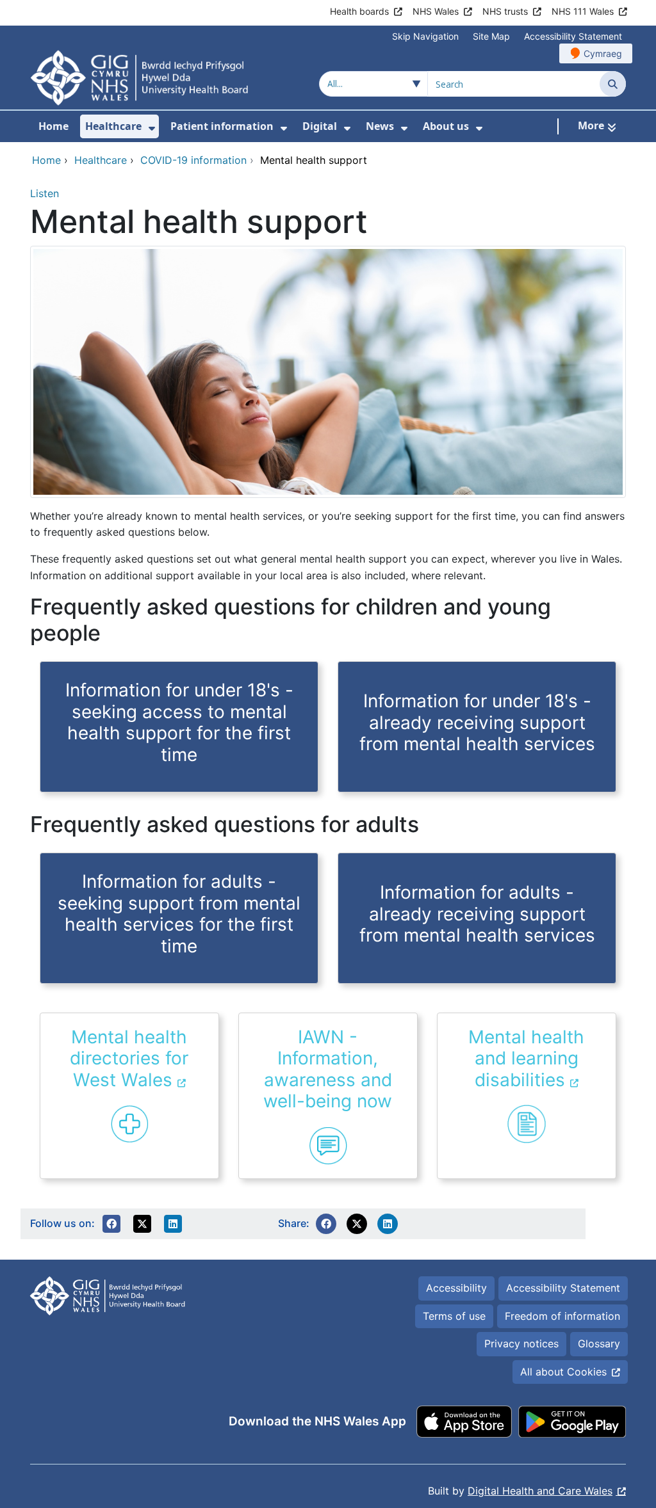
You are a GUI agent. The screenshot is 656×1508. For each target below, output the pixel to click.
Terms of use (454, 1316)
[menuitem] (152, 128)
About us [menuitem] (446, 126)
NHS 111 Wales (583, 11)
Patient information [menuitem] (222, 126)
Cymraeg (603, 53)
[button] (111, 1223)
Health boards (359, 11)
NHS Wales (436, 11)
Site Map (491, 36)
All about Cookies (563, 1371)
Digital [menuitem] (319, 126)
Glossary (599, 1343)
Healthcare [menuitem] (113, 126)
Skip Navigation (425, 36)
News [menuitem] (380, 126)
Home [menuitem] (53, 126)
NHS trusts (505, 11)
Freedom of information (562, 1316)
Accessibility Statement (573, 36)
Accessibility (456, 1287)
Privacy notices (521, 1343)
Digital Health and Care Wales (540, 1490)
